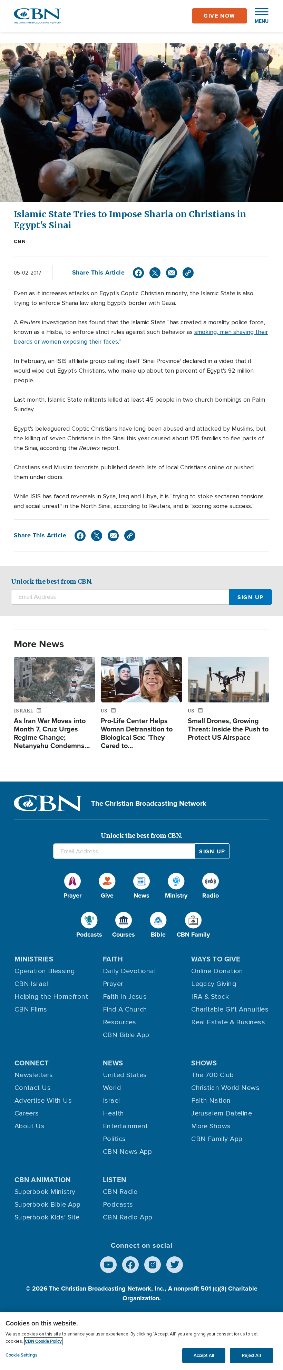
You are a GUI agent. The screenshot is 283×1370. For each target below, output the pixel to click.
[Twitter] (154, 272)
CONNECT (31, 1063)
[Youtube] (108, 1264)
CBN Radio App (128, 1217)
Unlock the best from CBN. (51, 581)
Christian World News (225, 1088)
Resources (119, 1022)
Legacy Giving (213, 984)
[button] (258, 15)
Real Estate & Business (228, 1022)
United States (125, 1075)
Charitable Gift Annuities (230, 1009)
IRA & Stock (210, 997)
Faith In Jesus (125, 997)
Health (113, 1113)
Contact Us (32, 1088)
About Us (29, 1126)
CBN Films (30, 1009)
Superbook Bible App (47, 1204)
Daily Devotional (129, 971)
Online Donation (217, 971)
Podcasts (118, 1204)
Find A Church (125, 1009)
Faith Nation (211, 1100)
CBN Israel (31, 984)
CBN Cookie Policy (43, 1341)
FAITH (113, 959)
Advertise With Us (43, 1100)
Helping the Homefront (51, 997)
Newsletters (33, 1075)
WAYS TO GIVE (215, 959)
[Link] (188, 272)
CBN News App (127, 1152)
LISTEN (115, 1180)
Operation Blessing (44, 971)
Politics (114, 1139)
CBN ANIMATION (42, 1180)
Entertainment (125, 1126)
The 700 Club (212, 1075)
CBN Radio (120, 1192)
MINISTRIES (33, 959)
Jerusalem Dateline (221, 1113)
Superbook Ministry (45, 1192)
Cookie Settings (21, 1355)
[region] (141, 1341)
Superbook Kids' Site (47, 1217)
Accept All (204, 1355)
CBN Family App (216, 1139)
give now (219, 16)
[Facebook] (138, 272)
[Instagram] (152, 1264)
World (112, 1088)
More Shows (211, 1126)
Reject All (251, 1355)
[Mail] (171, 272)
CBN (20, 241)
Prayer (113, 984)
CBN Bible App (126, 1035)
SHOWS (204, 1063)
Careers (26, 1113)
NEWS (113, 1063)
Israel (111, 1100)
